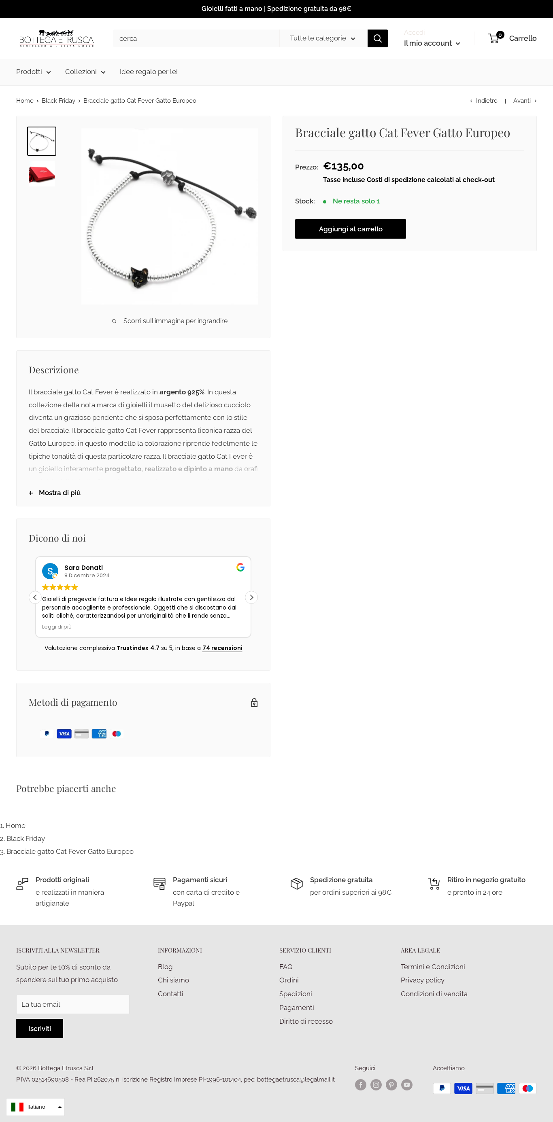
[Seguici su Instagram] (376, 1084)
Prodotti (29, 72)
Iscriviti (39, 1029)
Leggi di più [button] (57, 626)
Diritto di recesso (306, 1021)
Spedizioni (295, 994)
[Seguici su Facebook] (360, 1084)
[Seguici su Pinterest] (391, 1084)
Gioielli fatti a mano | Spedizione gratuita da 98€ (277, 9)
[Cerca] (378, 38)
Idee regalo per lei (149, 72)
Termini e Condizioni (433, 967)
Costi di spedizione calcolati (411, 180)
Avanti (522, 100)
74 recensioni (222, 648)
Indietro (487, 100)
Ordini (289, 980)
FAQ (286, 967)
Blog (165, 967)
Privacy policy (423, 980)
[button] (251, 597)
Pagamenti (296, 1007)
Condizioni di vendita (434, 994)
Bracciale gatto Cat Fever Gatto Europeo (70, 851)
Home (25, 100)
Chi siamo (173, 980)
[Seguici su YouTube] (407, 1084)
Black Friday (58, 100)
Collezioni (81, 72)
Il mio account (429, 43)
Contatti (170, 994)
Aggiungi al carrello (351, 229)
